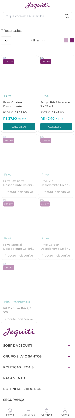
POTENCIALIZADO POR (22, 389)
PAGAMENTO (14, 378)
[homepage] (37, 5)
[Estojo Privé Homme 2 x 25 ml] (56, 73)
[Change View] (66, 40)
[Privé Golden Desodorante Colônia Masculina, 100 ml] (56, 215)
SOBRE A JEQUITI (17, 345)
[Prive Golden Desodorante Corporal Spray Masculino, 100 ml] (19, 73)
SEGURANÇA (13, 400)
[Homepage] (19, 332)
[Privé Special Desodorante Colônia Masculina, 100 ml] (19, 215)
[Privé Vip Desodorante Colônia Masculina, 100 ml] (56, 152)
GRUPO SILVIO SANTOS (22, 356)
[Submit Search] (67, 16)
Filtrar (34, 40)
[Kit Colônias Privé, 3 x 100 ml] (19, 279)
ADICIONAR (19, 126)
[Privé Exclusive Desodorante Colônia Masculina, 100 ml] (19, 152)
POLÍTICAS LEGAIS (18, 367)
